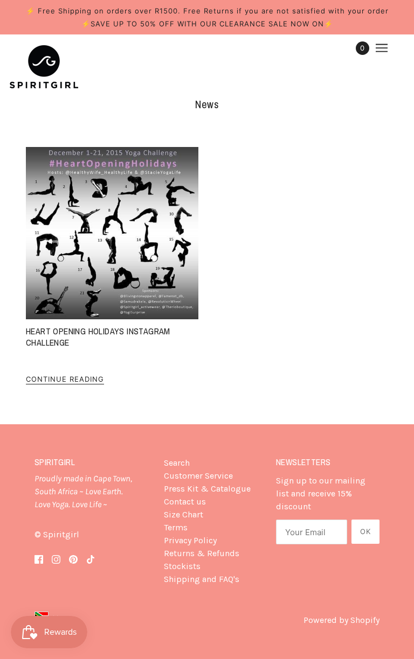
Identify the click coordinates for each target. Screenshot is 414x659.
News (207, 104)
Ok (365, 531)
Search (177, 463)
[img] (38, 558)
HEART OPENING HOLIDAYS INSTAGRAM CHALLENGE (98, 336)
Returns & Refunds (201, 553)
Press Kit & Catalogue (207, 488)
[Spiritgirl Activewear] (44, 66)
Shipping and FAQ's (201, 579)
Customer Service (198, 476)
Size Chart (183, 514)
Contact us (185, 501)
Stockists (182, 566)
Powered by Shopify (341, 620)
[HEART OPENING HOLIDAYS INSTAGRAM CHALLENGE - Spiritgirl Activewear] (112, 233)
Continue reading (65, 379)
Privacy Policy (190, 540)
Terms (176, 527)
